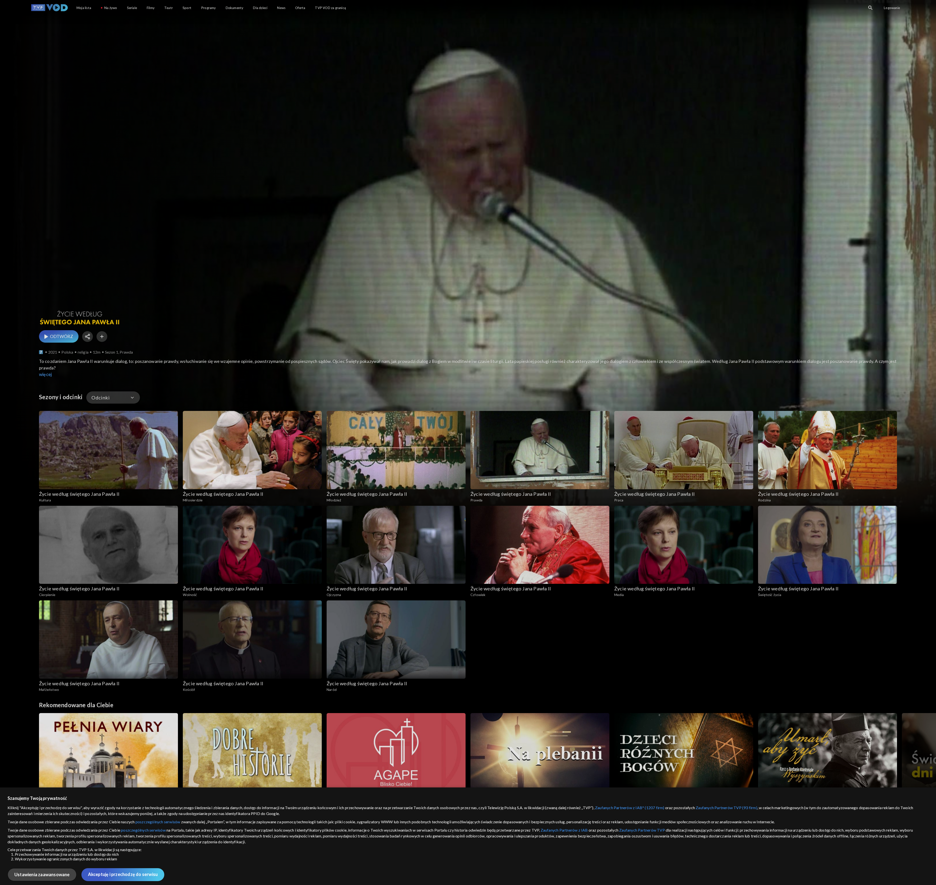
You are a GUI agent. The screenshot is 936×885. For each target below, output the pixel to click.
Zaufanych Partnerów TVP (642, 830)
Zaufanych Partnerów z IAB (564, 830)
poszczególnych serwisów (158, 821)
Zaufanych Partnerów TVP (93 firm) (726, 807)
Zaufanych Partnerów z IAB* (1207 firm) (629, 807)
